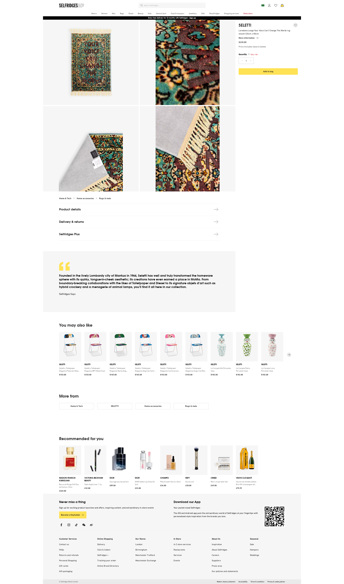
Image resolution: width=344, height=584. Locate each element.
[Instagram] (69, 526)
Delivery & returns (71, 222)
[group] (172, 355)
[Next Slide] (289, 355)
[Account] (269, 5)
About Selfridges (219, 549)
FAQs (61, 549)
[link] (69, 369)
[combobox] (174, 5)
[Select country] (263, 5)
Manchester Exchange (145, 560)
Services (178, 555)
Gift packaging (65, 571)
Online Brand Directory (108, 566)
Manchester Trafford (145, 555)
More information (247, 38)
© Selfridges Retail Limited (68, 582)
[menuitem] (94, 13)
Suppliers (216, 560)
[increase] (250, 61)
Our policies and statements (225, 571)
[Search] (141, 5)
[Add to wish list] (295, 25)
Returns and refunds (69, 555)
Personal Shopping (68, 560)
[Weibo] (91, 526)
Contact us (64, 544)
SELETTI (245, 25)
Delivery (101, 544)
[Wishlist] (275, 5)
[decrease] (242, 61)
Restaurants (179, 549)
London (138, 544)
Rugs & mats (105, 198)
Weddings (254, 555)
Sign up (192, 18)
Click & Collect (103, 549)
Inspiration (217, 544)
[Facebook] (61, 526)
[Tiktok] (76, 526)
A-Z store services (182, 544)
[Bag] (282, 5)
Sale (252, 544)
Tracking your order (106, 560)
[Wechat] (84, 526)
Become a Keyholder (70, 515)
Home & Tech (65, 198)
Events (177, 560)
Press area (217, 566)
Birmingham (141, 549)
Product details (70, 209)
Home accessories (85, 198)
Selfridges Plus (69, 234)
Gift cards (63, 566)
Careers (215, 555)
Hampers (254, 549)
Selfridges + (102, 555)
